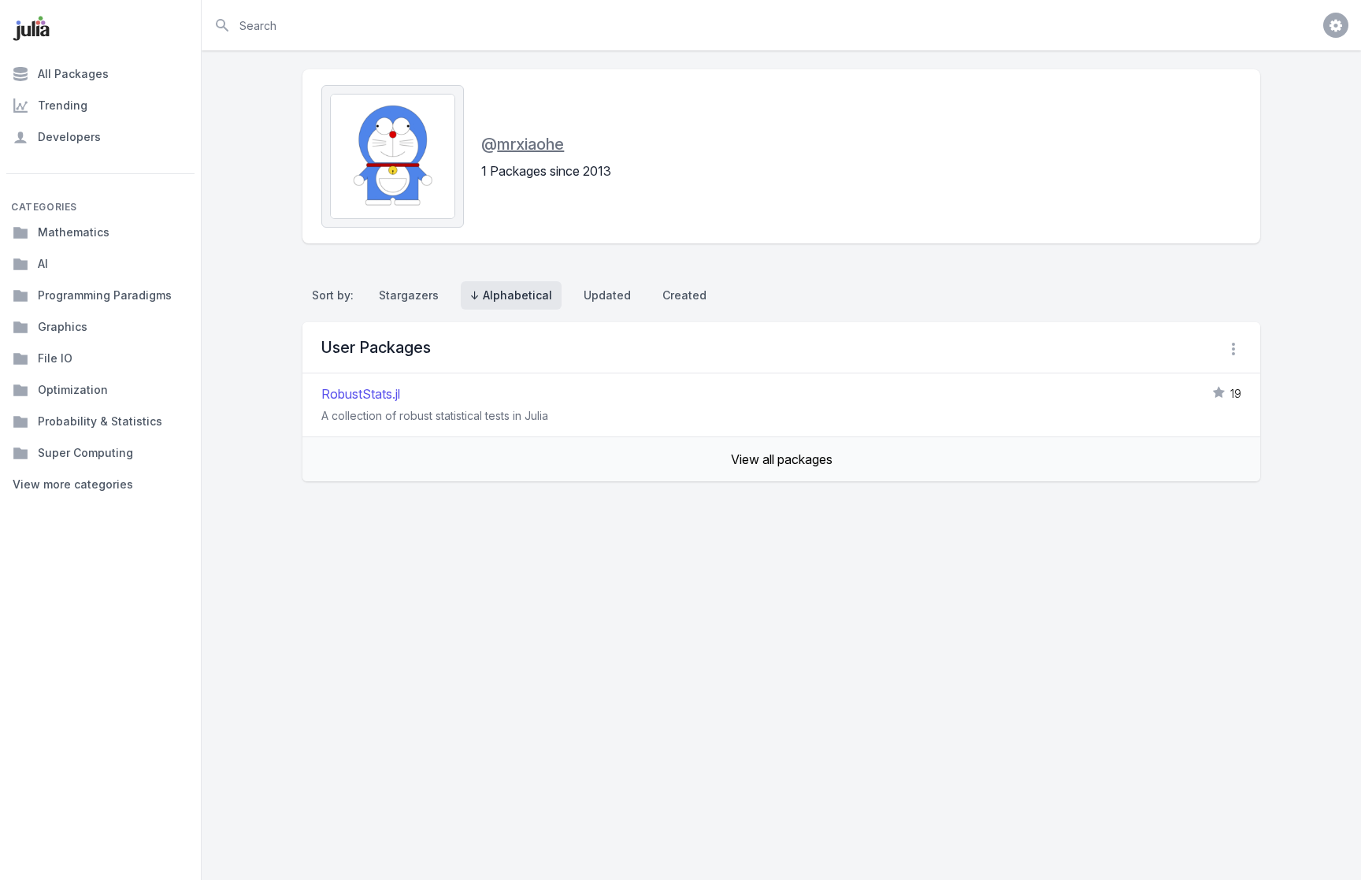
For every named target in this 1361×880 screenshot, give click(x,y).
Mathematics (73, 232)
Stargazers (409, 295)
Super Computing (85, 452)
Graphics (62, 326)
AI (43, 263)
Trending (62, 105)
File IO (55, 358)
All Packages (73, 73)
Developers (69, 136)
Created (684, 295)
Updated (607, 295)
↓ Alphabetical (511, 295)
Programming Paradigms (105, 295)
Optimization (73, 389)
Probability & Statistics (100, 421)
